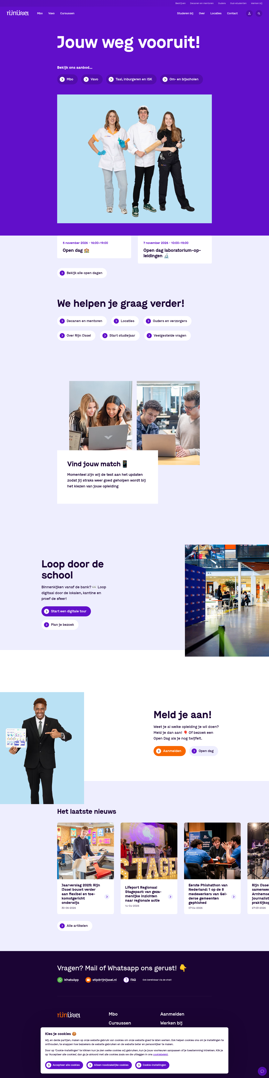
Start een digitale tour (68, 611)
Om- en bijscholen (184, 79)
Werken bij (256, 3)
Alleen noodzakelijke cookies (111, 1065)
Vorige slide (9, 423)
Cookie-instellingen (154, 1065)
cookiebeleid (160, 1054)
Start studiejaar (122, 335)
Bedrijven (180, 3)
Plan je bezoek (62, 624)
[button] (40, 13)
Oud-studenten (238, 3)
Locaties (127, 321)
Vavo (94, 79)
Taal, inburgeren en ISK (134, 79)
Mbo (70, 79)
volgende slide (260, 423)
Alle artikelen (77, 926)
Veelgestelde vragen (170, 335)
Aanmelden (172, 751)
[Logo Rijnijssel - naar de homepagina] (18, 13)
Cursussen (120, 1023)
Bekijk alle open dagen (84, 273)
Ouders (222, 3)
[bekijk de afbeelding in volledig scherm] (100, 423)
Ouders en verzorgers (170, 321)
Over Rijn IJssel (79, 335)
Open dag (206, 751)
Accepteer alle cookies (66, 1065)
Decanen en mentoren (202, 3)
